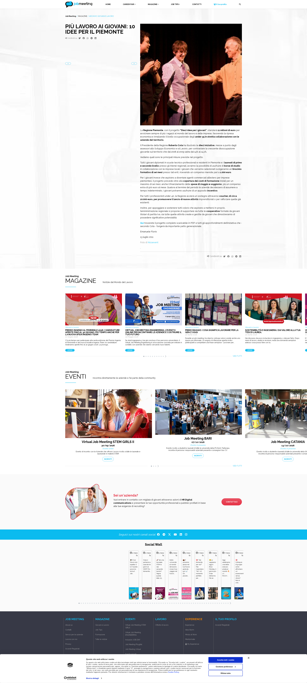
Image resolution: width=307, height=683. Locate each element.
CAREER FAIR (128, 4)
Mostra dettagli (92, 678)
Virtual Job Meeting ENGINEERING (133, 633)
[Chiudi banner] (248, 658)
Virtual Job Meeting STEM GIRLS (135, 626)
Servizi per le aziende (74, 635)
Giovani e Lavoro (102, 625)
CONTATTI (196, 4)
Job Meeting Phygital (133, 644)
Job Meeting (70, 16)
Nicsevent (153, 242)
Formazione (100, 635)
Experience (189, 625)
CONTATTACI (231, 502)
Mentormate (190, 639)
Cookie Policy (173, 672)
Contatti (68, 630)
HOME (108, 4)
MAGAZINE (152, 4)
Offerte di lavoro (161, 625)
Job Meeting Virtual (133, 649)
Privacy (68, 644)
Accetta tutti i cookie (225, 660)
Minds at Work (191, 635)
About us (69, 625)
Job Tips (98, 630)
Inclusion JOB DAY (132, 640)
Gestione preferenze (224, 667)
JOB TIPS (175, 4)
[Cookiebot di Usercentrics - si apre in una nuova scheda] (70, 678)
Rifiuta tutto (226, 673)
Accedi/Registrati (72, 649)
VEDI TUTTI (237, 356)
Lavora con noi (71, 639)
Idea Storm (189, 630)
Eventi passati (130, 654)
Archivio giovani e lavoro (101, 16)
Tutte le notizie (101, 639)
